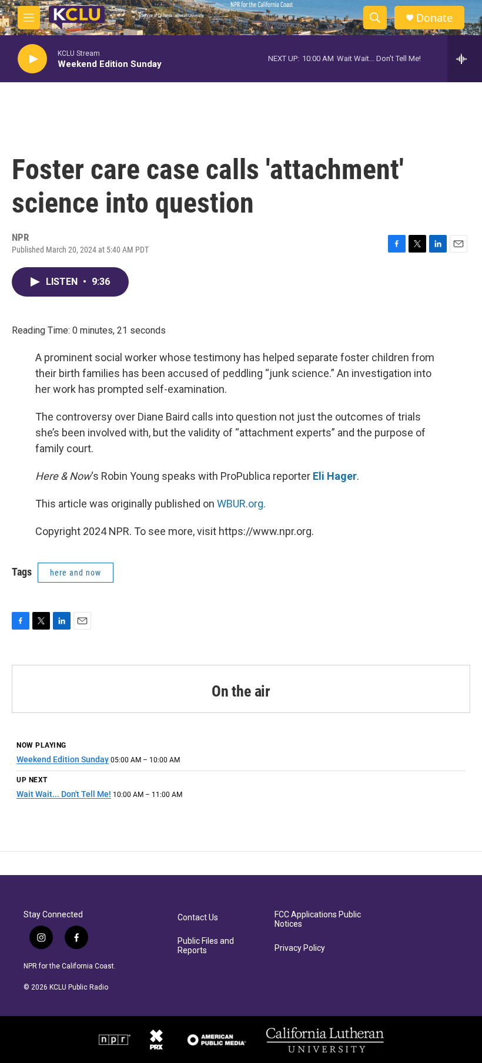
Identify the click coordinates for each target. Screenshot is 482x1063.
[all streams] (464, 58)
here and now (75, 572)
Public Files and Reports (206, 946)
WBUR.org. (241, 503)
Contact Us (198, 917)
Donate (434, 18)
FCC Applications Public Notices (318, 919)
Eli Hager (335, 476)
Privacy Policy (300, 948)
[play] (32, 59)
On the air (241, 691)
